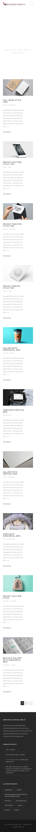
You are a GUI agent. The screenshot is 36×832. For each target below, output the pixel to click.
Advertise (6, 353)
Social (12, 353)
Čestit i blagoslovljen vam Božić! (15, 754)
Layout (5, 105)
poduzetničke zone (21, 801)
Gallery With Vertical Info (10, 473)
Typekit (13, 665)
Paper (5, 477)
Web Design (12, 105)
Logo (10, 291)
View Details (7, 132)
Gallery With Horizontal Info (11, 349)
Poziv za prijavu (10, 749)
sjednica (16, 810)
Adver (5, 167)
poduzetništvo (9, 805)
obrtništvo (8, 801)
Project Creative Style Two (12, 225)
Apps (9, 167)
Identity (5, 229)
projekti (7, 810)
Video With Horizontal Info (11, 535)
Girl (4, 539)
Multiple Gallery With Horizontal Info (12, 660)
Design (5, 291)
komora (19, 790)
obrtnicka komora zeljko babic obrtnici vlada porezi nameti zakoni (16, 795)
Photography (11, 539)
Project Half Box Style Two (12, 163)
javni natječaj (8, 790)
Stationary (12, 229)
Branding (13, 601)
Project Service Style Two (11, 287)
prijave (20, 805)
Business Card (7, 415)
